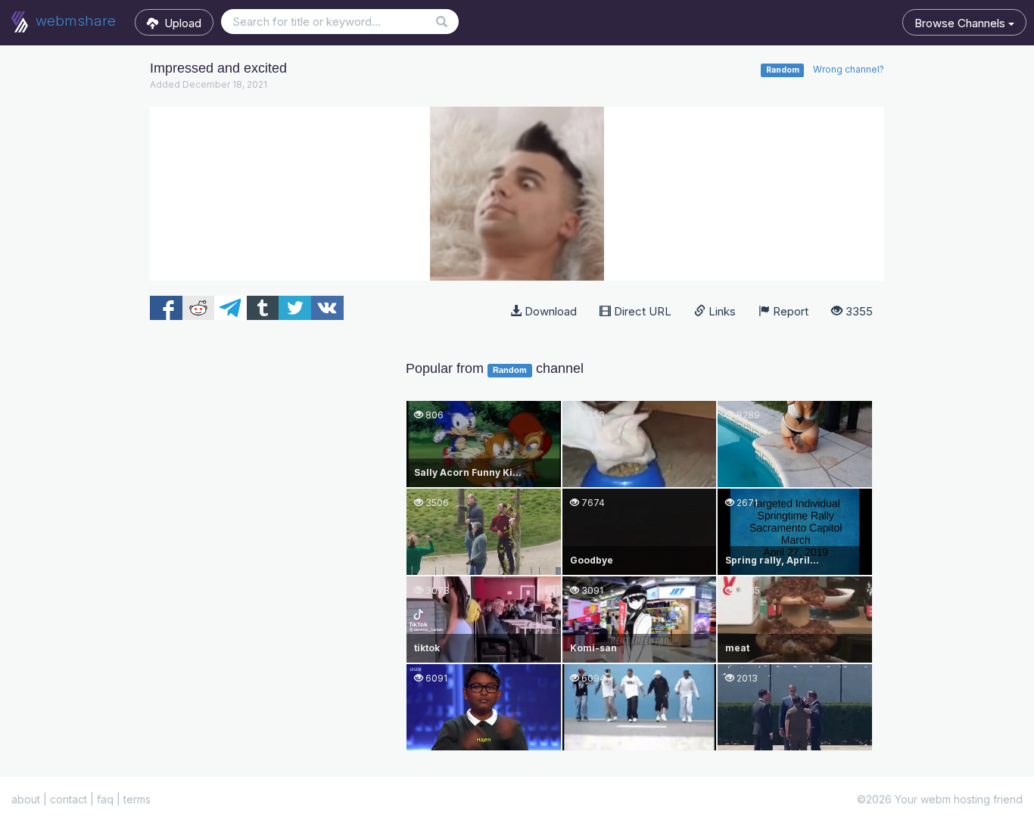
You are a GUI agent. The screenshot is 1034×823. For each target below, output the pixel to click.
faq (105, 799)
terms (137, 799)
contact (68, 799)
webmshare (74, 21)
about (25, 799)
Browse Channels (961, 23)
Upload (179, 23)
